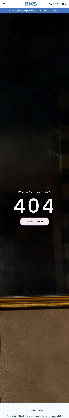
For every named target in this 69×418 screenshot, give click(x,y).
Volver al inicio (34, 221)
